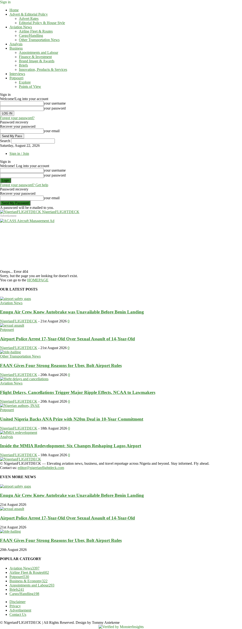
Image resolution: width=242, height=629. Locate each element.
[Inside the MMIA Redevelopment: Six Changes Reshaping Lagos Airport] (18, 433)
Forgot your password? (17, 118)
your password (55, 108)
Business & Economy (28, 581)
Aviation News (20, 27)
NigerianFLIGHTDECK (18, 321)
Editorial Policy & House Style (42, 23)
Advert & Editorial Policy (28, 14)
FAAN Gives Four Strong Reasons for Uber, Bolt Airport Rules (61, 365)
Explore (25, 82)
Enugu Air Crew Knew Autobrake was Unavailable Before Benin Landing (72, 311)
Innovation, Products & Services (43, 70)
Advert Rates (29, 19)
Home (14, 10)
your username (55, 103)
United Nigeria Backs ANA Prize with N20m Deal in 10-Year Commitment (71, 419)
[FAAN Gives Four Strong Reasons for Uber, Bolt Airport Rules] (10, 352)
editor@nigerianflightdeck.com (41, 468)
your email (52, 131)
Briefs (23, 65)
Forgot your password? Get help (24, 185)
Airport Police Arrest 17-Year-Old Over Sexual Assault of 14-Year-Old (67, 338)
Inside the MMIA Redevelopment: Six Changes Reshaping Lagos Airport (70, 445)
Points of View (30, 86)
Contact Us (17, 614)
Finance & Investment (35, 57)
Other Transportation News (39, 40)
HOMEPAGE (37, 280)
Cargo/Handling (31, 36)
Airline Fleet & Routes (36, 31)
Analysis (15, 44)
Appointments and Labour (38, 53)
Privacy (15, 606)
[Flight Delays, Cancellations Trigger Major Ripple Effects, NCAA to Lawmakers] (24, 379)
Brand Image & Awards (36, 61)
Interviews (17, 74)
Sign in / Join (19, 154)
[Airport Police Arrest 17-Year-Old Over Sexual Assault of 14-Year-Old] (12, 325)
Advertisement (20, 610)
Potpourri (16, 78)
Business (16, 48)
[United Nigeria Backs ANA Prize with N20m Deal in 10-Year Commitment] (20, 406)
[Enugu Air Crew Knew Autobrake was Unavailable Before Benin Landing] (15, 299)
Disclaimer (17, 602)
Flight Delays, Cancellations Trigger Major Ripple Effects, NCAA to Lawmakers (77, 392)
